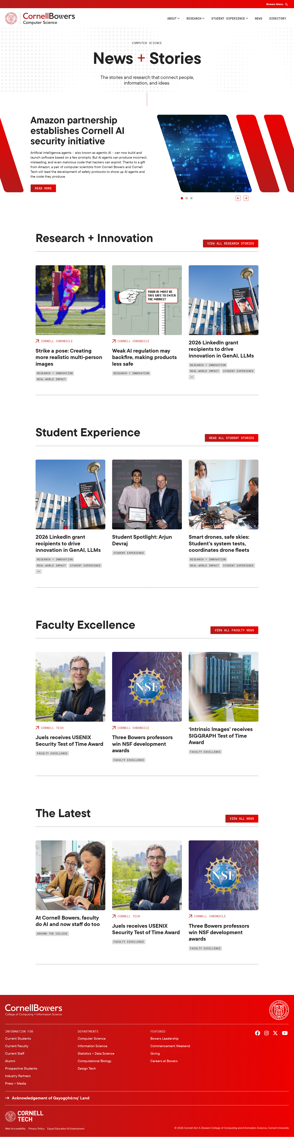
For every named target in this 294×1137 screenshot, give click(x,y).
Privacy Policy (36, 1128)
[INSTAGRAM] (266, 1033)
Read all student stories (231, 438)
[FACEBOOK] (257, 1033)
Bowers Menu (275, 4)
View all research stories (230, 243)
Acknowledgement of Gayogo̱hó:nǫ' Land (50, 1097)
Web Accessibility (15, 1128)
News (258, 18)
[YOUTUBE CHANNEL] (285, 1033)
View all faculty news (234, 630)
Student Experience (228, 18)
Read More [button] (43, 188)
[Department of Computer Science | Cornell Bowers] (40, 18)
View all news (242, 818)
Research (193, 18)
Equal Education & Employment (65, 1128)
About (172, 18)
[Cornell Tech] (24, 1116)
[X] (275, 1033)
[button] (238, 198)
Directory (277, 18)
